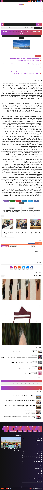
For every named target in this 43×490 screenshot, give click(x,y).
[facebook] (39, 1)
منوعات (19, 431)
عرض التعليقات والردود (5, 246)
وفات (6, 431)
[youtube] (35, 1)
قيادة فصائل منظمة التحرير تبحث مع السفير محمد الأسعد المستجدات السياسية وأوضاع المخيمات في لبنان (20, 411)
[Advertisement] (21, 14)
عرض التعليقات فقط (13, 246)
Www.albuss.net (18, 451)
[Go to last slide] (3, 216)
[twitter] (37, 1)
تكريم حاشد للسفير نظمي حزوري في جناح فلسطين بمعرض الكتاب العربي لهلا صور (26, 73)
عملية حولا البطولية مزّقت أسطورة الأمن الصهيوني (28, 368)
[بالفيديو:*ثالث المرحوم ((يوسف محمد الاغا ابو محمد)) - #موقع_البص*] (40, 351)
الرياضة (32, 429)
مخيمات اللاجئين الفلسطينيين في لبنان (35, 478)
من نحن (39, 483)
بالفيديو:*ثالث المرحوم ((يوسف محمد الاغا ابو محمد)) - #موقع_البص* (25, 351)
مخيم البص (30, 488)
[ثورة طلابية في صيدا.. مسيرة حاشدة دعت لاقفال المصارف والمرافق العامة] (40, 362)
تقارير (11, 429)
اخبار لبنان (38, 446)
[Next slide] (2, 216)
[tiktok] (34, 1)
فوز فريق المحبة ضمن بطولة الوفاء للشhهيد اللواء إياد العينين (24, 395)
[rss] (30, 1)
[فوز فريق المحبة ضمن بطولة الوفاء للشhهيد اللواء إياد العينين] (38, 397)
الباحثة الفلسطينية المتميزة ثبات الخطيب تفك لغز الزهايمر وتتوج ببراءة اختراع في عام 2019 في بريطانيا (19, 357)
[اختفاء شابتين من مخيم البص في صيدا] (40, 373)
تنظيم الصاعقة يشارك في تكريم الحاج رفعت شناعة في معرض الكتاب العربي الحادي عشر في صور (24, 71)
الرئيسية (38, 24)
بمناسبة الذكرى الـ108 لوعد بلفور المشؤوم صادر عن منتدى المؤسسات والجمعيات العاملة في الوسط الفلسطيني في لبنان (21, 67)
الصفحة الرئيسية (24, 36)
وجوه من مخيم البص (12, 431)
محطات (34, 431)
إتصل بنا (39, 473)
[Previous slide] (4, 276)
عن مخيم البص (38, 471)
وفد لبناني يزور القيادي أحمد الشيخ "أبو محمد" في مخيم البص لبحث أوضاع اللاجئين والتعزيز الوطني (19, 416)
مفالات (30, 431)
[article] (12, 210)
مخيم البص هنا (38, 481)
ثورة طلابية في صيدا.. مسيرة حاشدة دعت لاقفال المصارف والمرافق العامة (24, 362)
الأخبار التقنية (38, 429)
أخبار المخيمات (32, 426)
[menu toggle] (41, 1)
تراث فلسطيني (17, 429)
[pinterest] (32, 1)
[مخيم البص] (21, 4)
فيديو (39, 431)
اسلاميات (5, 426)
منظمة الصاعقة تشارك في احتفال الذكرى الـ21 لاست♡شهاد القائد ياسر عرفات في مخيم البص (24, 58)
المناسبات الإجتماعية (25, 429)
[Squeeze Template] (41, 488)
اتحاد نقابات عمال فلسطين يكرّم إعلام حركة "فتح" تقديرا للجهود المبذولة (28, 60)
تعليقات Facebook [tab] (31, 243)
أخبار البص (38, 426)
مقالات (25, 431)
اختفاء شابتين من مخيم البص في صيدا (30, 373)
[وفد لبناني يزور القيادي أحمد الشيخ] (38, 417)
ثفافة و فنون (5, 429)
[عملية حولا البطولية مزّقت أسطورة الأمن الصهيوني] (40, 368)
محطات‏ (19, 36)
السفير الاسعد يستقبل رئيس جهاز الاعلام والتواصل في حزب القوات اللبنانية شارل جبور (21, 27)
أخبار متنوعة (18, 426)
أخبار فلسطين (25, 426)
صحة (39, 459)
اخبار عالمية (11, 426)
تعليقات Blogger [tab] (38, 243)
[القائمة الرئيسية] (2, 24)
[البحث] (2, 1)
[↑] (21, 487)
